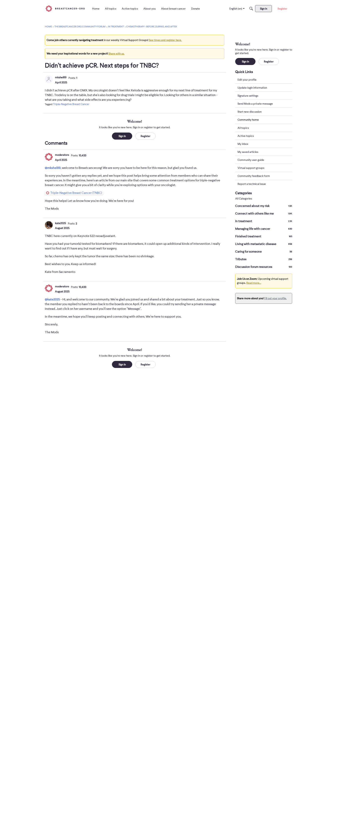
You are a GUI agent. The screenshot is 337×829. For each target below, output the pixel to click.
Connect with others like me (263, 213)
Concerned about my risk (263, 206)
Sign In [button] (122, 136)
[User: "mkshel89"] (49, 79)
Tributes (263, 259)
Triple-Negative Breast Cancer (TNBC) (76, 193)
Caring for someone (263, 252)
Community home (248, 119)
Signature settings (248, 95)
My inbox (243, 144)
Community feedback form (254, 176)
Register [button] (145, 136)
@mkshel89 (53, 168)
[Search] (251, 8)
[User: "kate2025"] (49, 225)
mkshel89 (61, 77)
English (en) (235, 8)
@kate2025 (52, 299)
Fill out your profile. (275, 298)
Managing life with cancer (263, 229)
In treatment (263, 221)
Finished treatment (263, 236)
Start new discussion (250, 111)
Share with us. (116, 53)
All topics (243, 128)
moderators (62, 155)
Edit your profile (247, 79)
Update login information (252, 87)
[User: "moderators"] (49, 157)
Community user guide (251, 160)
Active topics (246, 136)
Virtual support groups (251, 168)
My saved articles (248, 152)
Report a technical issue (252, 184)
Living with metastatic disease (263, 244)
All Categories (243, 198)
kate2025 (60, 223)
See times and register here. (165, 40)
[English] (65, 8)
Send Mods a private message (255, 103)
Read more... (253, 283)
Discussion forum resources (263, 267)
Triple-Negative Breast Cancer (71, 104)
